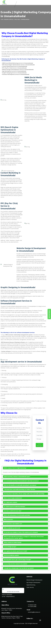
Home (2, 19)
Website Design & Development (34, 580)
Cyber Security (30, 587)
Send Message (39, 445)
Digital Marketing (30, 585)
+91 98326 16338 (32, 605)
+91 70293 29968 (32, 606)
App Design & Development (33, 582)
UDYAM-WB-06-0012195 (13, 592)
